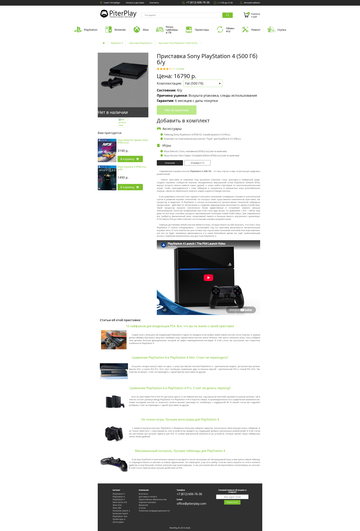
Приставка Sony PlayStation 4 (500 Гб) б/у (177, 43)
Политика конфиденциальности (154, 510)
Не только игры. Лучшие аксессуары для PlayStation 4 (180, 419)
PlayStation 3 (119, 499)
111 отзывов (178, 68)
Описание (170, 163)
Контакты (143, 493)
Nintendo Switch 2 (121, 510)
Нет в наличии (177, 110)
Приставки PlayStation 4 (140, 43)
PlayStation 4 (117, 43)
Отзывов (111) (197, 163)
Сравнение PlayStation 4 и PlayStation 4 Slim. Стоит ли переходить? (180, 357)
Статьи (142, 508)
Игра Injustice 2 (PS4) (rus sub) (132, 168)
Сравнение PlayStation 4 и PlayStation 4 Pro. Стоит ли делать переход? (180, 388)
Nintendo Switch (120, 513)
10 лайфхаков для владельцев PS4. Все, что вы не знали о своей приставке (180, 326)
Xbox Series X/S (120, 502)
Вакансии (143, 505)
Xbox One (117, 505)
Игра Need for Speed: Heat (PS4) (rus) (133, 141)
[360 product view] (123, 122)
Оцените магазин (147, 502)
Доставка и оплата (148, 496)
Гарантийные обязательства (152, 499)
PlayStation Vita (120, 516)
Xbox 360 (117, 508)
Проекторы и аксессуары (119, 520)
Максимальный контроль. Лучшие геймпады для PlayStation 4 (180, 451)
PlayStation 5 (119, 493)
